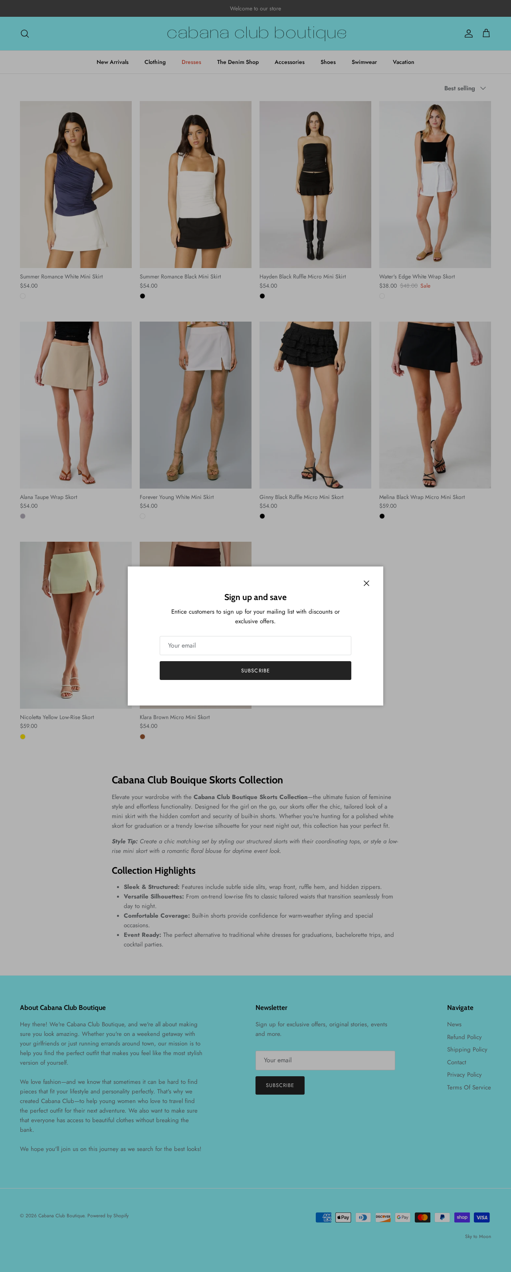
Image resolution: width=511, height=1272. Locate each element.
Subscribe (255, 670)
